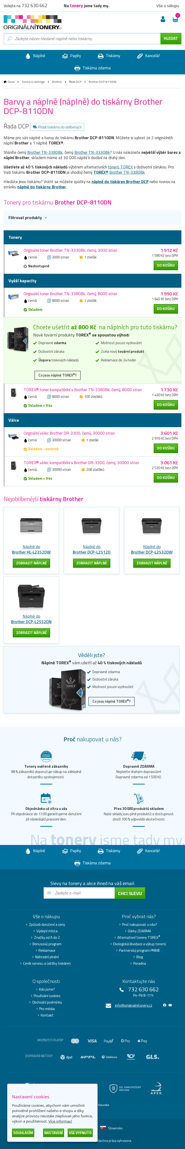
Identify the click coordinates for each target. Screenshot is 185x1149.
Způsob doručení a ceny (47, 924)
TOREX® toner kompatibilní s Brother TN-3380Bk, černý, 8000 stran (83, 390)
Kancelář (152, 56)
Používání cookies (47, 996)
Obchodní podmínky (47, 1002)
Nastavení (53, 1133)
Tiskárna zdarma (96, 68)
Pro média (47, 1008)
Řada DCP (75, 81)
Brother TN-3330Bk (92, 152)
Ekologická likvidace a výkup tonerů (139, 944)
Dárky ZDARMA (139, 931)
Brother (57, 81)
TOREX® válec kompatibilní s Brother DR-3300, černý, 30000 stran (81, 463)
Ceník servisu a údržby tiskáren (47, 963)
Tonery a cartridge (33, 81)
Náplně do (31, 549)
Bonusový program (47, 944)
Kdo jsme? (47, 989)
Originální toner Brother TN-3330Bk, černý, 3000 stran (70, 250)
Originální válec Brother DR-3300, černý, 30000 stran (69, 433)
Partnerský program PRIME (139, 950)
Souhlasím (23, 1133)
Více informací (60, 1121)
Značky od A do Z (47, 937)
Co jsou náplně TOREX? (58, 375)
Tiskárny (112, 56)
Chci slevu (130, 893)
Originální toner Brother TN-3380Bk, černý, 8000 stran (70, 294)
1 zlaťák (90, 257)
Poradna (139, 963)
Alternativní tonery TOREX (138, 937)
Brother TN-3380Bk (45, 152)
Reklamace (47, 950)
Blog (139, 957)
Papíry (75, 56)
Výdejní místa (47, 931)
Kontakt (47, 1015)
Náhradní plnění (47, 957)
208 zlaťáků (95, 469)
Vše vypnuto (80, 1133)
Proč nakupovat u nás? (139, 924)
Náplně (38, 56)
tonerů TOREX (120, 167)
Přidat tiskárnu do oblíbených (60, 127)
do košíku (166, 265)
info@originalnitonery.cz (133, 1005)
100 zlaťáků (93, 396)
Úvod (11, 81)
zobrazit (31, 563)
